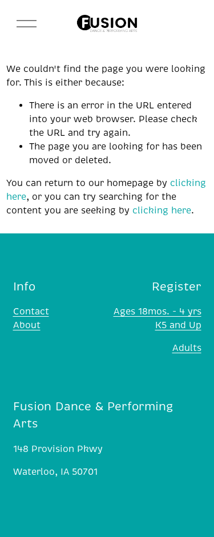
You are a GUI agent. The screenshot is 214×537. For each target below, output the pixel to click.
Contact (31, 311)
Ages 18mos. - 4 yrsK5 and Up (157, 318)
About (27, 325)
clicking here (161, 210)
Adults (186, 348)
